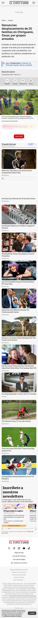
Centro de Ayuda (19, 577)
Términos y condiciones (19, 572)
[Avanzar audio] (31, 142)
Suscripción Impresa (19, 556)
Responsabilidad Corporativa (19, 570)
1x (34, 142)
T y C (20, 531)
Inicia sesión (7, 521)
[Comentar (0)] (23, 81)
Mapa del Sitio (19, 553)
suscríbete (16, 521)
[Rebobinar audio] (27, 142)
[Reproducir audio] (5, 139)
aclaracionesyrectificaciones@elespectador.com (23, 595)
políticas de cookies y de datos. (13, 616)
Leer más (19, 136)
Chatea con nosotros (20, 563)
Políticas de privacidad (19, 575)
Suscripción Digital (19, 559)
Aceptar (32, 613)
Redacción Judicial (8, 72)
